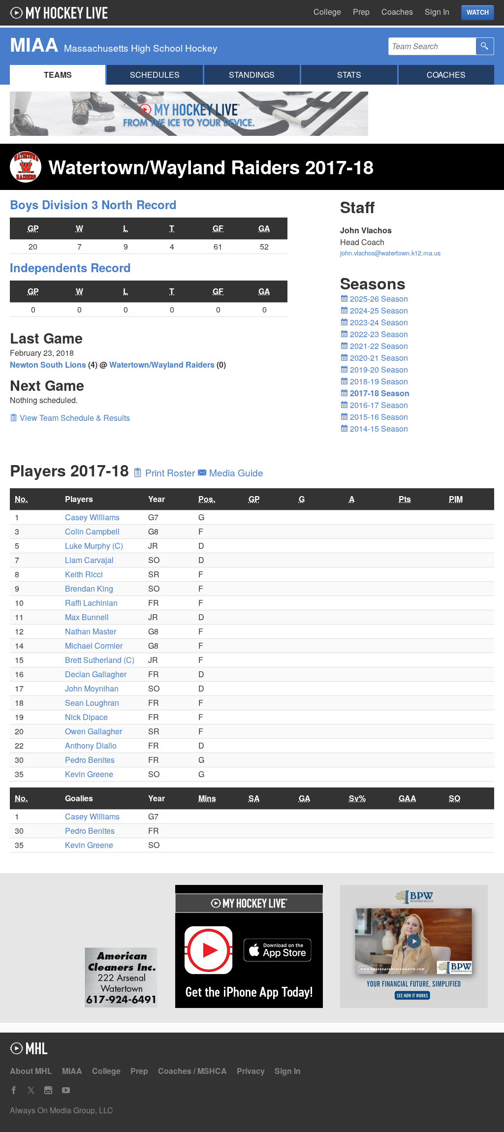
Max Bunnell (87, 617)
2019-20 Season (378, 369)
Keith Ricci (84, 574)
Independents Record (70, 267)
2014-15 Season (378, 428)
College (327, 11)
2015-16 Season (378, 416)
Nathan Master (90, 631)
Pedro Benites (90, 759)
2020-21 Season (378, 357)
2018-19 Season (378, 381)
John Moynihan (92, 688)
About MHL (31, 1070)
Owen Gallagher (93, 731)
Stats (349, 74)
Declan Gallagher (95, 674)
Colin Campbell (92, 531)
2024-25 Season (378, 310)
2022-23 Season (378, 334)
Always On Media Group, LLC (61, 1110)
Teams (58, 74)
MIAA (72, 1070)
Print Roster (170, 472)
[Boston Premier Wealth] (417, 948)
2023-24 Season (378, 322)
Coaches (397, 11)
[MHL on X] (31, 1090)
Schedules (155, 74)
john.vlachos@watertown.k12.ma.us (390, 252)
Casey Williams (92, 517)
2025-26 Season (378, 298)
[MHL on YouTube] (66, 1090)
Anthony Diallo (91, 745)
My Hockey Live (61, 13)
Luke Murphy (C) (94, 545)
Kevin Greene (89, 774)
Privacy (251, 1070)
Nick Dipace (86, 717)
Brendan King (89, 588)
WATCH (478, 12)
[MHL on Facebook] (14, 1090)
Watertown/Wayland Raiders (162, 364)
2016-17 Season (378, 404)
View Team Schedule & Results (74, 417)
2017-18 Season (379, 393)
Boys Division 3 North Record (93, 204)
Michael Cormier (94, 645)
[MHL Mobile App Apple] (252, 948)
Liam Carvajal (89, 560)
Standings (252, 74)
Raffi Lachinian (91, 602)
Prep (361, 11)
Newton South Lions (48, 364)
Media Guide (235, 472)
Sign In (437, 11)
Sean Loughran (92, 702)
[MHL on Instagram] (48, 1090)
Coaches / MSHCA (192, 1070)
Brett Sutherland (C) (99, 659)
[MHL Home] (29, 1051)
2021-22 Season (378, 345)
